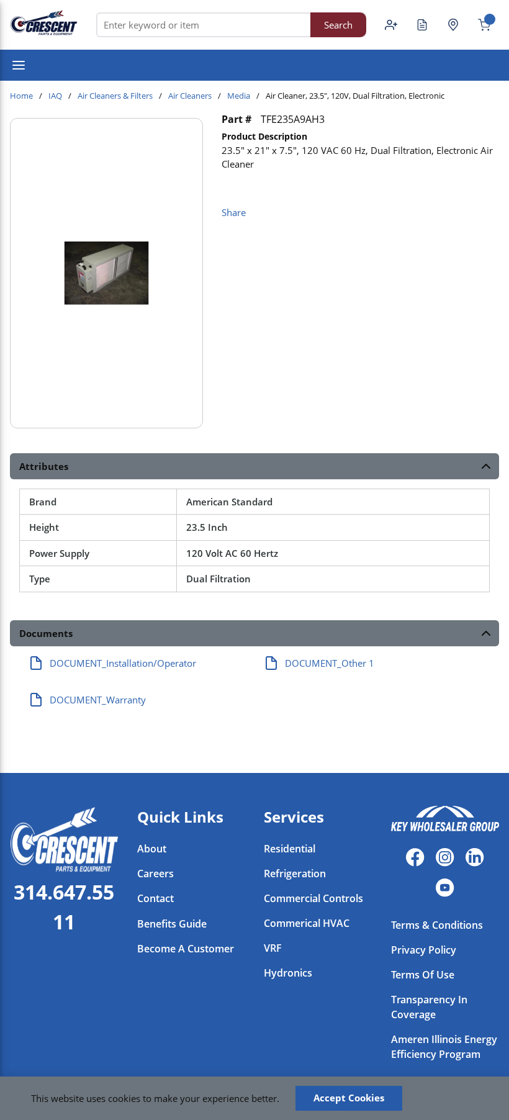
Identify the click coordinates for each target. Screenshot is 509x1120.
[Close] (443, 1098)
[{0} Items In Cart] (479, 25)
